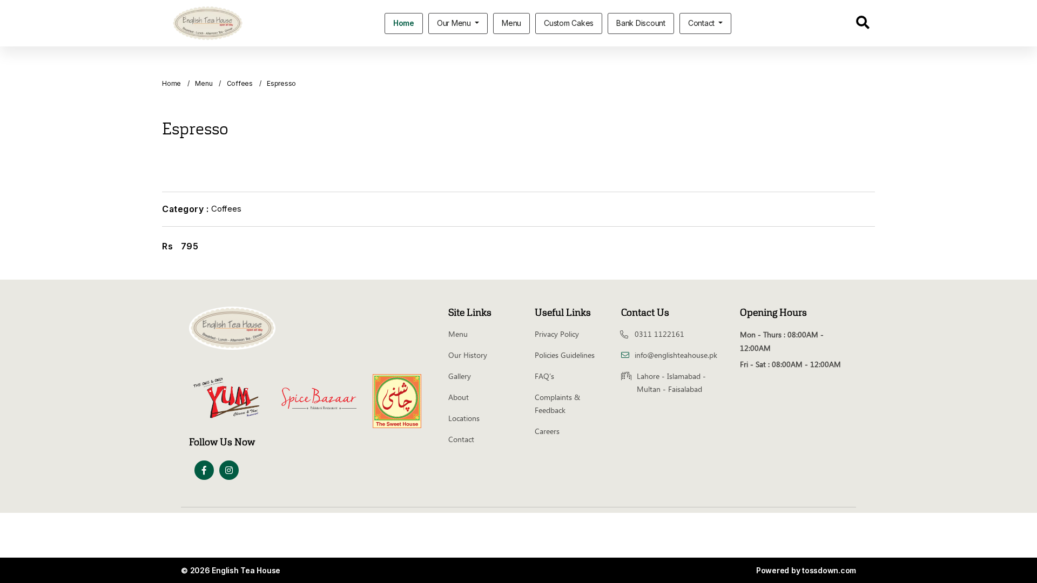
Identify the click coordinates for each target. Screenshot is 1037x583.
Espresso (281, 83)
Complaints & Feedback (557, 403)
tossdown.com (829, 570)
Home (403, 23)
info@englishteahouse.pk (676, 355)
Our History (467, 355)
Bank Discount (640, 23)
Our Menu (455, 23)
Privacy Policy (557, 334)
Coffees (240, 83)
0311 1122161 (659, 334)
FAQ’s (544, 376)
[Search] (863, 24)
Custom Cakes (569, 23)
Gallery (459, 376)
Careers (547, 431)
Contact (702, 23)
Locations (464, 418)
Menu (511, 23)
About (458, 397)
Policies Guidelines (565, 355)
